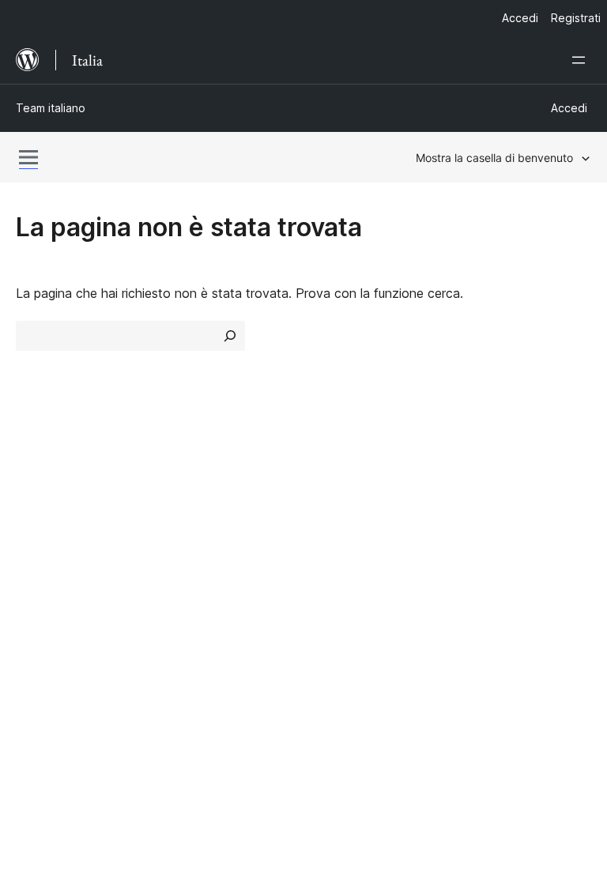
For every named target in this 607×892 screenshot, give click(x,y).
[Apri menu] (581, 60)
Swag (483, 568)
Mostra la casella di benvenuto (494, 157)
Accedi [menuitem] (520, 17)
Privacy (37, 568)
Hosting (38, 540)
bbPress (48, 676)
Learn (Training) (356, 484)
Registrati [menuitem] (576, 17)
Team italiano (50, 108)
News (32, 513)
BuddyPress (59, 704)
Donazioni (496, 540)
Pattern (185, 568)
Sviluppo (335, 540)
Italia (67, 775)
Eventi (477, 513)
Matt (38, 648)
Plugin (181, 540)
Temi (177, 513)
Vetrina (184, 484)
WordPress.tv (358, 568)
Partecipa (487, 484)
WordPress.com (69, 620)
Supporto (338, 513)
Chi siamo (44, 484)
